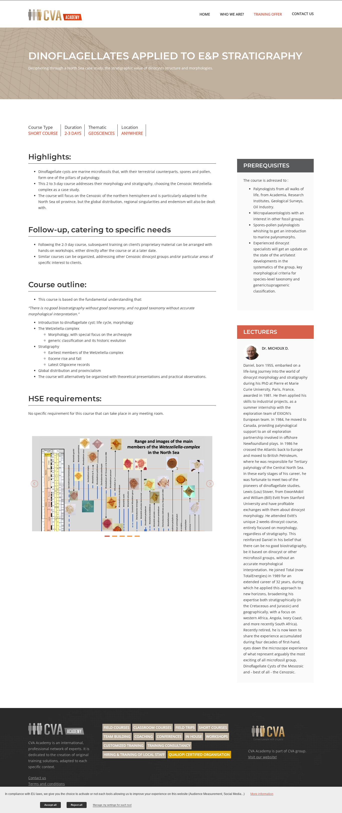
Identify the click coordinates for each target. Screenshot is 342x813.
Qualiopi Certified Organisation (199, 754)
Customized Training (123, 745)
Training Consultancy (168, 745)
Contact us (37, 777)
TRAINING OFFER (268, 14)
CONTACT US (303, 13)
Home (205, 14)
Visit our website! (262, 757)
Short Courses (213, 727)
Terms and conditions (46, 783)
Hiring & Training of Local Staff (134, 754)
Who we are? (232, 14)
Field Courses (116, 727)
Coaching (143, 736)
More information (261, 794)
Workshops (217, 736)
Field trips (185, 727)
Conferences (169, 736)
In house (194, 736)
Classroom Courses (152, 727)
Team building (117, 736)
